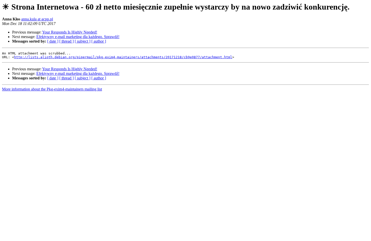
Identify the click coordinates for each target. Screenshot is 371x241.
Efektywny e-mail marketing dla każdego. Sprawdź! (77, 37)
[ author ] (98, 41)
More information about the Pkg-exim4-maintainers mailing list (52, 89)
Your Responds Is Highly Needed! (69, 32)
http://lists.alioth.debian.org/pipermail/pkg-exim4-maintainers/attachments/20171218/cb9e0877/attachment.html (123, 57)
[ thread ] (66, 41)
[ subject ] (82, 41)
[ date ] (52, 41)
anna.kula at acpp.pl (37, 19)
